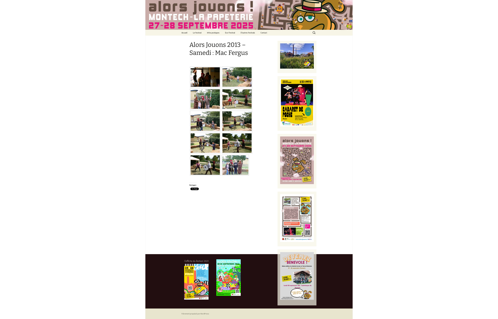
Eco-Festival (230, 32)
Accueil (184, 32)
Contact (264, 32)
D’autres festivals (248, 32)
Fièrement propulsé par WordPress (195, 314)
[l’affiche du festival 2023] (196, 282)
